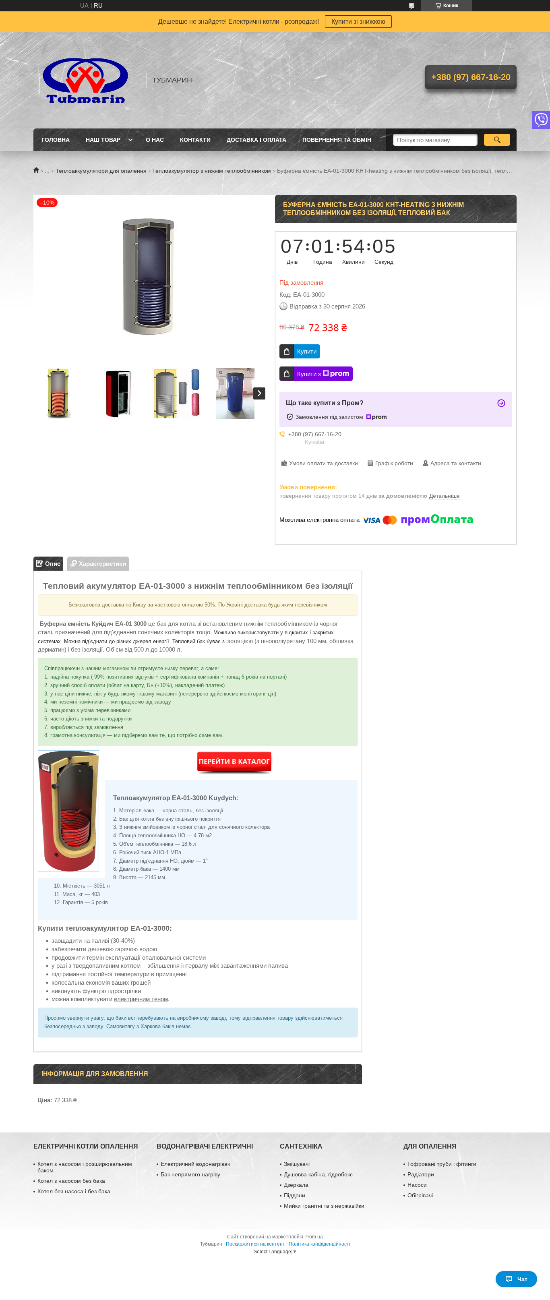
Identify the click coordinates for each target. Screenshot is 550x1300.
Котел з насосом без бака (71, 1181)
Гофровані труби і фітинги (441, 1164)
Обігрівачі (420, 1195)
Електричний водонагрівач (195, 1164)
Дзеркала (296, 1185)
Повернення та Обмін (336, 140)
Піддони (294, 1195)
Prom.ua (313, 1237)
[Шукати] (497, 140)
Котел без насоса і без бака (73, 1191)
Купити (306, 351)
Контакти (195, 140)
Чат (522, 1279)
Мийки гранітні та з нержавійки (324, 1206)
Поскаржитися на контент (255, 1244)
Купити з (309, 374)
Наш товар (103, 140)
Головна (55, 140)
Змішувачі (297, 1164)
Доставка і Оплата (256, 140)
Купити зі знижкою (358, 21)
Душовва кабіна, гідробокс (318, 1174)
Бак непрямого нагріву (190, 1174)
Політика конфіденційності (319, 1244)
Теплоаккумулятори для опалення (101, 171)
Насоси (417, 1185)
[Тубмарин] (85, 80)
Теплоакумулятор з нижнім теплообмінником (211, 171)
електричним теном (141, 999)
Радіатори (420, 1174)
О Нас (155, 140)
